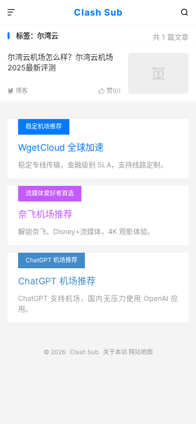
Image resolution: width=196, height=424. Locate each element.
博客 (18, 90)
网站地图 (141, 352)
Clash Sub (98, 12)
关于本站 (115, 352)
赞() (110, 90)
